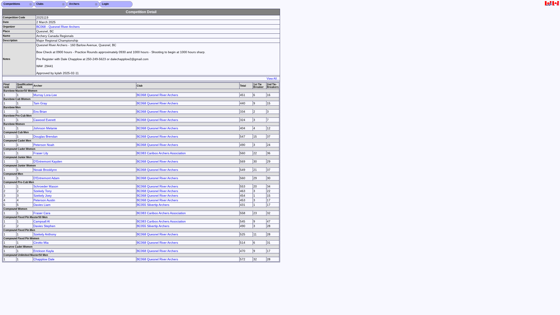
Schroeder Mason (45, 186)
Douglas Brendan (45, 136)
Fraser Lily (40, 153)
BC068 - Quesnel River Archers (58, 26)
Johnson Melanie (45, 128)
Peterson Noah (43, 145)
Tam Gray (40, 103)
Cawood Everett (44, 120)
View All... (273, 78)
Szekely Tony (42, 191)
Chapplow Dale (43, 259)
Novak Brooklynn (45, 170)
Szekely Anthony (44, 234)
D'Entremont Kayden (47, 161)
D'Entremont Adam (46, 178)
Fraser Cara (41, 213)
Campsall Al (41, 221)
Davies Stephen (44, 226)
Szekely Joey (42, 195)
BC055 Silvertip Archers (153, 204)
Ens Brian (40, 111)
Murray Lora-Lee (45, 95)
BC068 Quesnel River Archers (157, 95)
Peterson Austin (44, 200)
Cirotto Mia (41, 242)
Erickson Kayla (43, 251)
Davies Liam (42, 204)
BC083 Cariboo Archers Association (161, 153)
